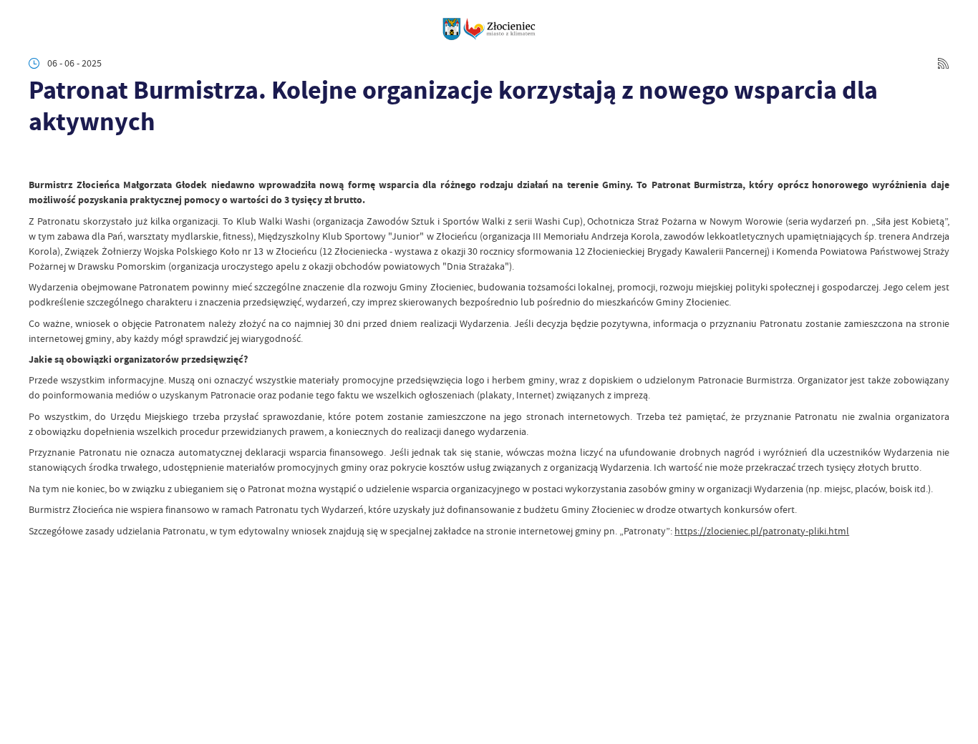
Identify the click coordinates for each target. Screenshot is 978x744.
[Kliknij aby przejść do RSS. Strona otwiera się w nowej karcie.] (943, 63)
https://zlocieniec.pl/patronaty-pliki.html (761, 530)
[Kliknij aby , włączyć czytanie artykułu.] (38, 159)
